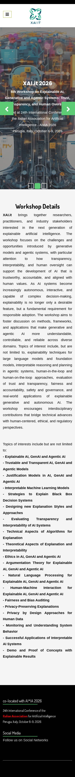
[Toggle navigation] (7, 14)
